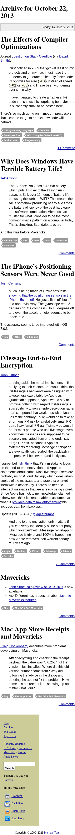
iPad (36, 240)
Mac (47, 240)
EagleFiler (17, 803)
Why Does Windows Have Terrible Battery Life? (36, 164)
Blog (6, 723)
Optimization (11, 140)
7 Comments (65, 564)
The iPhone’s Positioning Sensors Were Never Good (37, 269)
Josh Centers (10, 283)
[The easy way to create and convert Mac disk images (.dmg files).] (7, 796)
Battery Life (10, 240)
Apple (7, 551)
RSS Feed (10, 748)
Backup (21, 551)
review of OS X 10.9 (48, 587)
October (46, 8)
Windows (9, 245)
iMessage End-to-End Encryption (30, 361)
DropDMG (17, 796)
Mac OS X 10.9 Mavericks (28, 608)
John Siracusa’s (20, 587)
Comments (67, 253)
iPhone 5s (32, 337)
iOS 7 (17, 337)
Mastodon (9, 752)
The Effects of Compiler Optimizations (34, 42)
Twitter (22, 752)
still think (25, 463)
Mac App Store (23, 696)
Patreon (8, 780)
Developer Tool (12, 135)
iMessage (51, 551)
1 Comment (66, 148)
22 (63, 27)
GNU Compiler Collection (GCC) (44, 135)
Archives (9, 727)
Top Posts (10, 736)
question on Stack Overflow (32, 56)
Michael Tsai (51, 832)
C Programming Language (18, 130)
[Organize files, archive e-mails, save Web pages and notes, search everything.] (7, 803)
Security (8, 556)
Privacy (67, 551)
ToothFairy (17, 818)
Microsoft (61, 240)
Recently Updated (14, 743)
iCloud (35, 551)
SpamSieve (18, 811)
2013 (7, 15)
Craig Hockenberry (14, 646)
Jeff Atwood (9, 178)
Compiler (45, 130)
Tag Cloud (10, 731)
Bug (6, 696)
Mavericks (15, 577)
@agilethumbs (43, 514)
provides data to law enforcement (36, 502)
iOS (25, 240)
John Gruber (9, 375)
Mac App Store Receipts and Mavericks (34, 632)
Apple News (11, 756)
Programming (32, 140)
